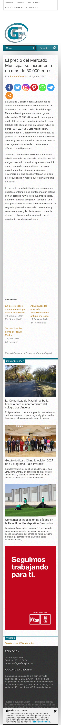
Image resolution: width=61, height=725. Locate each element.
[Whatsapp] (42, 87)
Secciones (33, 2)
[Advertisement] (30, 16)
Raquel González (19, 76)
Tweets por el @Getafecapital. (20, 643)
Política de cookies (41, 722)
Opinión (20, 2)
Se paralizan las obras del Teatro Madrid (14, 331)
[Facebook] (9, 87)
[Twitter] (17, 87)
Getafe (9, 2)
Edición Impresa (14, 7)
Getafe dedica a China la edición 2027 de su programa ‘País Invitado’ (29, 462)
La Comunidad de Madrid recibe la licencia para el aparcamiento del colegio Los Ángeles (26, 404)
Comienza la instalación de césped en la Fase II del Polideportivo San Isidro (29, 521)
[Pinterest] (34, 87)
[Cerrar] (55, 711)
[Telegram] (51, 87)
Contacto (31, 7)
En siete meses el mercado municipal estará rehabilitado (15, 309)
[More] (9, 95)
